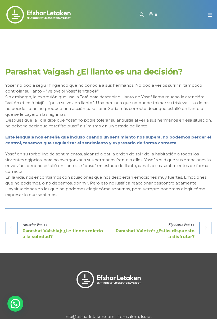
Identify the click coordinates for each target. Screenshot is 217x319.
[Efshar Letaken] (108, 279)
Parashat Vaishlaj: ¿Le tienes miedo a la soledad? (62, 233)
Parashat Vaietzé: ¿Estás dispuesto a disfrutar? (155, 233)
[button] (15, 304)
